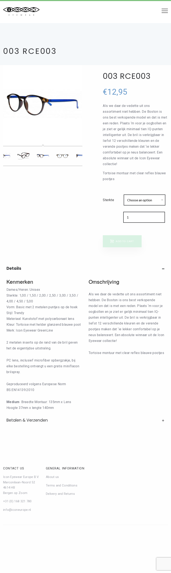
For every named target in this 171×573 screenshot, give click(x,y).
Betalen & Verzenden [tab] (27, 420)
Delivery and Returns (60, 494)
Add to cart (125, 241)
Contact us (13, 468)
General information (65, 468)
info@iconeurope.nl (17, 510)
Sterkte (108, 200)
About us (52, 477)
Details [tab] (13, 268)
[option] (42, 104)
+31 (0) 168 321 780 (17, 501)
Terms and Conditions (61, 485)
